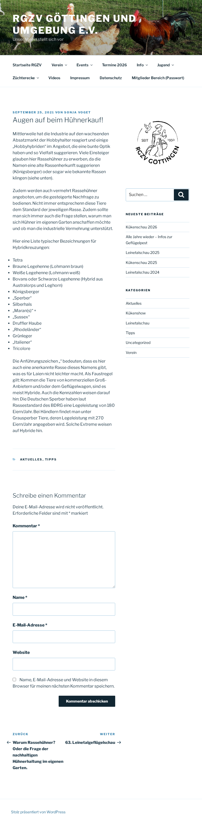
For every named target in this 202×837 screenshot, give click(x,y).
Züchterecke (24, 78)
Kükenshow (136, 313)
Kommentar (26, 525)
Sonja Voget (77, 112)
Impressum (80, 78)
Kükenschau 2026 (141, 227)
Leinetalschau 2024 (142, 272)
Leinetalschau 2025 (142, 252)
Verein (57, 65)
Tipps (51, 459)
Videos (54, 78)
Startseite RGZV (27, 65)
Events (82, 65)
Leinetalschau (137, 323)
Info (140, 65)
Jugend (163, 65)
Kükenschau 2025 (141, 262)
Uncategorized (138, 342)
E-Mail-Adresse (30, 625)
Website (21, 652)
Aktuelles (31, 459)
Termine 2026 (114, 65)
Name (20, 597)
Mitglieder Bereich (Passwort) (158, 78)
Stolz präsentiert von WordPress (38, 812)
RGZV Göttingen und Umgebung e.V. (75, 24)
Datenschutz (111, 78)
